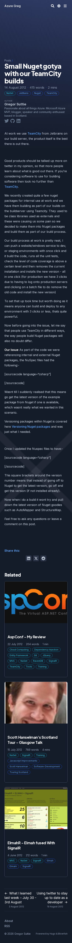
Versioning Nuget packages (31, 426)
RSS (7, 926)
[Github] (12, 120)
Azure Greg (12, 6)
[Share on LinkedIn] (29, 558)
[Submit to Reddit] (43, 558)
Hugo (53, 933)
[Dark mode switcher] (59, 6)
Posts (7, 60)
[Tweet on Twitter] (36, 558)
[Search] (52, 6)
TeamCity (34, 133)
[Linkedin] (18, 120)
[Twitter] (6, 120)
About (8, 921)
